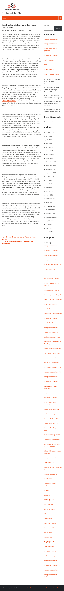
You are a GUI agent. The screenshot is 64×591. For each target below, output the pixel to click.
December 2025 (51, 162)
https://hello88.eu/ (50, 528)
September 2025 (51, 173)
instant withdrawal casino (52, 367)
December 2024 (51, 206)
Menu (4, 18)
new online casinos (50, 304)
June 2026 (49, 140)
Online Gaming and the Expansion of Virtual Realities (52, 103)
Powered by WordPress (26, 588)
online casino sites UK (51, 269)
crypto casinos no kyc (51, 393)
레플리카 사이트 (49, 542)
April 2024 (49, 232)
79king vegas (48, 504)
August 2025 (50, 177)
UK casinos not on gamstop (53, 299)
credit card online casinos (52, 353)
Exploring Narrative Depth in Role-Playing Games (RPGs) (51, 89)
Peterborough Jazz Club (12, 13)
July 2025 (49, 180)
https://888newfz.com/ (51, 290)
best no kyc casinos (50, 398)
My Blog (48, 243)
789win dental (49, 462)
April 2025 (49, 191)
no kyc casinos (49, 60)
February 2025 (50, 199)
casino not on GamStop (51, 423)
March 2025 (50, 195)
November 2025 (51, 165)
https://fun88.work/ (50, 474)
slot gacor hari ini (50, 523)
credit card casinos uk (51, 274)
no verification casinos (51, 279)
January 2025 (50, 202)
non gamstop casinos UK (52, 372)
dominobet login (49, 309)
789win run (48, 518)
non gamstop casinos (51, 39)
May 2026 (49, 143)
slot (45, 65)
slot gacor (47, 495)
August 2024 (50, 221)
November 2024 (51, 210)
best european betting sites (53, 295)
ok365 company (49, 509)
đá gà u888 (48, 537)
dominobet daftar (50, 323)
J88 (45, 514)
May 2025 (49, 188)
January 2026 (50, 158)
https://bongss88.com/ (51, 418)
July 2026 (49, 136)
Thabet (46, 490)
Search (46, 25)
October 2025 (50, 169)
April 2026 (49, 147)
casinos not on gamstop (52, 332)
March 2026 (50, 151)
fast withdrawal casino (51, 74)
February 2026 (50, 154)
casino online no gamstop (52, 348)
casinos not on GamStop (52, 439)
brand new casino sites (51, 363)
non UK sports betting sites (53, 264)
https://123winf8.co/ (9, 101)
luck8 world (48, 479)
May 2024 (49, 228)
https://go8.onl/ (49, 500)
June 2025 (49, 184)
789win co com (49, 546)
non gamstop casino (51, 246)
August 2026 (50, 132)
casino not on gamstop (51, 409)
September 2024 (51, 217)
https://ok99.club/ (50, 551)
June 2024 (49, 224)
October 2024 (50, 213)
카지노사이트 (48, 532)
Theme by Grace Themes (54, 588)
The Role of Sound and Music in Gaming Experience (52, 81)
